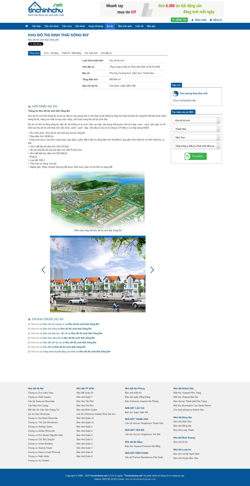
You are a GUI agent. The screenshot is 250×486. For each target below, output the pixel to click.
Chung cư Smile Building (40, 443)
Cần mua (67, 26)
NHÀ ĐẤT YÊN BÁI (134, 430)
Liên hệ (139, 26)
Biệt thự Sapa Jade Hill (136, 412)
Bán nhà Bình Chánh (87, 410)
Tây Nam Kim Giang (38, 405)
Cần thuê (80, 26)
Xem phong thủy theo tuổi (193, 93)
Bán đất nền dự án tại (69, 342)
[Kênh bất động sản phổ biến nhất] (45, 7)
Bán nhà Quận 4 (85, 435)
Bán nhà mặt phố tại (69, 338)
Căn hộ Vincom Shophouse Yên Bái (142, 434)
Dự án (110, 26)
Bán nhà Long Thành (183, 430)
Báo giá (151, 26)
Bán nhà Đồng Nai (182, 426)
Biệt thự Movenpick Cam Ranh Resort (192, 405)
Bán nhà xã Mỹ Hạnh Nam (186, 454)
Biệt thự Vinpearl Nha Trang (187, 392)
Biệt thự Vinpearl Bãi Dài (185, 397)
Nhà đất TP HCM (85, 388)
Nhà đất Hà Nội (36, 388)
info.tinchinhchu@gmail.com (140, 479)
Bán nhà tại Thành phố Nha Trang (190, 401)
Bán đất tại (64, 347)
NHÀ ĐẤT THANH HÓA (136, 419)
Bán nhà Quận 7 (85, 397)
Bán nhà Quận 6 (85, 443)
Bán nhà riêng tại (67, 328)
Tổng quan (34, 53)
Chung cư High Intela (38, 456)
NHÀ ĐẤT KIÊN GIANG (136, 453)
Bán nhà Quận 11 (85, 418)
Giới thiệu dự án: (45, 106)
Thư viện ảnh (90, 53)
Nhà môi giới (123, 25)
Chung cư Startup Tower (40, 426)
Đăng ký (217, 20)
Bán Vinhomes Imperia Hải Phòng (141, 401)
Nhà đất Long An (182, 449)
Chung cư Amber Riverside (41, 431)
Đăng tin (180, 20)
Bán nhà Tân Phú (85, 401)
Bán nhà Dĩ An (180, 442)
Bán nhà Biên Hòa (182, 421)
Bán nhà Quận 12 (85, 422)
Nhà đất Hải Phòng (135, 388)
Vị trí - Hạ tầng (51, 53)
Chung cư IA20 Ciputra (39, 397)
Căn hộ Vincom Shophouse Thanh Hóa (144, 423)
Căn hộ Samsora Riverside (41, 401)
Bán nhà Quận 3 (85, 431)
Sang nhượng (95, 26)
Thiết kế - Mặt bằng (71, 53)
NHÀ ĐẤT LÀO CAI (134, 408)
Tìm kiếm (197, 156)
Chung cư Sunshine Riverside (42, 418)
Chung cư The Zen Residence (43, 422)
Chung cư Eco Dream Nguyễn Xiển (45, 435)
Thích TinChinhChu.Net (184, 100)
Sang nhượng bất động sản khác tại (76, 351)
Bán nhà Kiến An (133, 392)
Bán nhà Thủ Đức (85, 405)
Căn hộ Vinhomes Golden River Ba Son (96, 414)
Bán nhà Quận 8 (85, 452)
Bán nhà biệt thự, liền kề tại (72, 333)
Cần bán (36, 26)
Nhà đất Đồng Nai (182, 417)
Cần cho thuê (52, 26)
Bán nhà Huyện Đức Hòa (185, 458)
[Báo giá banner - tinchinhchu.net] (162, 8)
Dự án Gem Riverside (38, 414)
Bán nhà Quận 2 (85, 426)
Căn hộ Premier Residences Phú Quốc (144, 457)
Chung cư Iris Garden (38, 460)
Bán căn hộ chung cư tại (71, 324)
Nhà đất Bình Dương (184, 437)
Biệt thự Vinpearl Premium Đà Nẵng (142, 446)
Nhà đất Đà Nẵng (134, 442)
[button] (150, 271)
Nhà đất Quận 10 (85, 392)
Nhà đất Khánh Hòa (183, 388)
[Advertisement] (53, 80)
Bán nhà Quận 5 (85, 439)
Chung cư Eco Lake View (40, 392)
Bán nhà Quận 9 (85, 456)
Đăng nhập (200, 20)
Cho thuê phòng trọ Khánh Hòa (188, 410)
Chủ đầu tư (106, 53)
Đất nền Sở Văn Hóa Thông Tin (43, 410)
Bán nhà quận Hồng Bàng (137, 397)
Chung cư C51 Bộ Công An (41, 439)
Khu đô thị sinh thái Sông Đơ (43, 39)
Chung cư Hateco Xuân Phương (44, 452)
